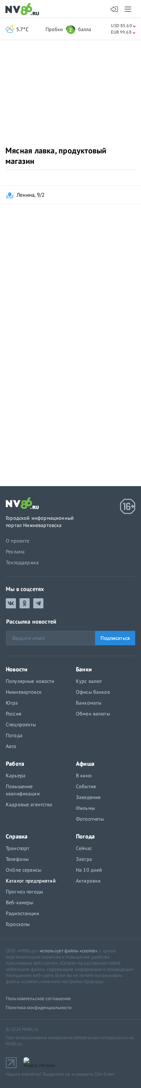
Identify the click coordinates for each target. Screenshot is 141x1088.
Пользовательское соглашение (38, 998)
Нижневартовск (24, 692)
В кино (84, 775)
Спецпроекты (21, 724)
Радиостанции (22, 913)
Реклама (15, 551)
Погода (14, 735)
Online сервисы (23, 870)
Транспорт (17, 848)
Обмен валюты (93, 713)
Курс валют (89, 681)
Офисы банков (93, 692)
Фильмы (85, 808)
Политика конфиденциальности (39, 1007)
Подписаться (115, 638)
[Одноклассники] (25, 603)
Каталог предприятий (31, 880)
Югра (12, 703)
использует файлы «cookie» (68, 951)
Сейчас (84, 848)
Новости (16, 669)
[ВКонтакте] (11, 603)
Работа (15, 763)
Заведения (88, 797)
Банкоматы (88, 703)
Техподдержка (22, 562)
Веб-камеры (19, 902)
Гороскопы (18, 924)
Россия (13, 713)
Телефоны (17, 859)
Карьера (15, 775)
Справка (16, 836)
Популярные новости (30, 681)
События (86, 786)
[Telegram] (38, 603)
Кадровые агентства (29, 804)
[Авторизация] (114, 9)
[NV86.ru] (23, 10)
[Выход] (128, 9)
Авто (11, 746)
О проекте (18, 540)
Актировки (88, 880)
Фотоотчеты (90, 819)
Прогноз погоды (24, 891)
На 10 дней (89, 870)
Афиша (85, 763)
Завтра (84, 859)
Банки (84, 669)
